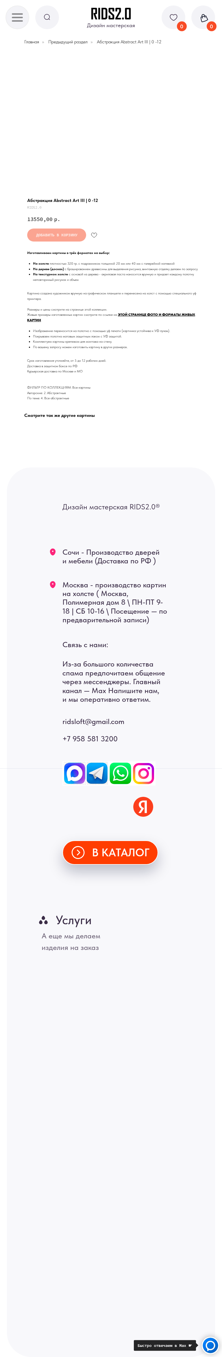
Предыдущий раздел (68, 41)
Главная (31, 41)
